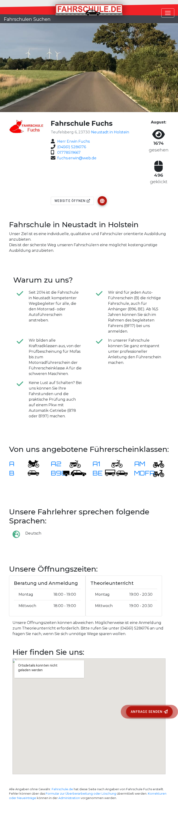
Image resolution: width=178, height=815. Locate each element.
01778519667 (69, 152)
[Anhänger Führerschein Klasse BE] (116, 473)
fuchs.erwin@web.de (76, 158)
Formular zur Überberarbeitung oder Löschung (81, 793)
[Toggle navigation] (167, 13)
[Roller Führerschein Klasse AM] (155, 464)
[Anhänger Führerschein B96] (74, 473)
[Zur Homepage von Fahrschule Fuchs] (102, 200)
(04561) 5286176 (71, 147)
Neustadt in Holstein (110, 132)
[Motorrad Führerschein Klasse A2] (72, 464)
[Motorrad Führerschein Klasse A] (30, 464)
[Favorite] (102, 200)
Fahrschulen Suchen (27, 19)
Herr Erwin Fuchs (73, 141)
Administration (69, 798)
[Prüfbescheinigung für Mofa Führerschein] (155, 473)
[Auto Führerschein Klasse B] (30, 473)
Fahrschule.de (62, 789)
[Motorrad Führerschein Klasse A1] (114, 464)
